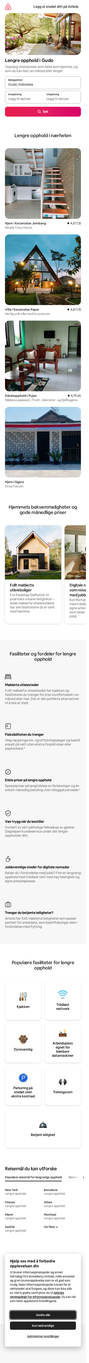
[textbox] (24, 98)
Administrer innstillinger (43, 1336)
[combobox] (43, 84)
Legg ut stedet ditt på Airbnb (56, 7)
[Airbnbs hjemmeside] (8, 6)
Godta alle (43, 1315)
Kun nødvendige (43, 1325)
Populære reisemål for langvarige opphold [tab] (33, 1177)
